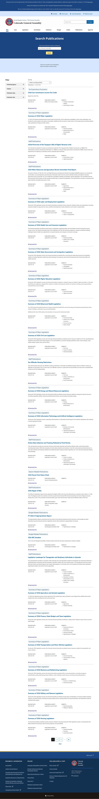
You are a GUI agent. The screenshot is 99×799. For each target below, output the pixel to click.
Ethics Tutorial (53, 765)
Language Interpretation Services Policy (37, 765)
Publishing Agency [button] (11, 84)
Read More (69, 5)
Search (91, 22)
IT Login (51, 781)
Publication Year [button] (11, 97)
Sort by (30, 79)
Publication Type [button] (11, 93)
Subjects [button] (9, 88)
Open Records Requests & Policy (35, 774)
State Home (8, 786)
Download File (33, 108)
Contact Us (75, 775)
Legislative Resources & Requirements (14, 777)
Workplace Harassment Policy (34, 788)
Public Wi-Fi (30, 781)
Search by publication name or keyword (49, 45)
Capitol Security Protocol (11, 769)
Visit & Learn (64, 13)
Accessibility (8, 765)
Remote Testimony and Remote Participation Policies (35, 769)
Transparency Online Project (12, 790)
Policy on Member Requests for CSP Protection (58, 776)
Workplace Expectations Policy (34, 784)
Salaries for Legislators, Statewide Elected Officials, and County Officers (14, 782)
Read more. (90, 2)
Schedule (55, 13)
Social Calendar (53, 769)
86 (68, 739)
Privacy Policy (30, 777)
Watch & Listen (88, 13)
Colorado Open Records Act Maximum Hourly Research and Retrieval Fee (14, 773)
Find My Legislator (76, 13)
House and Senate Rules (56, 772)
